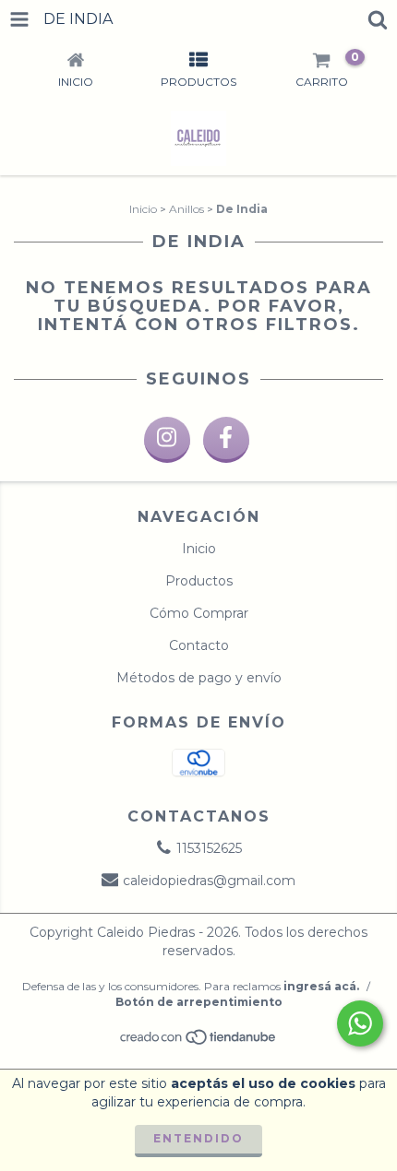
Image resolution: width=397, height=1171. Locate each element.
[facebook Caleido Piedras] (226, 440)
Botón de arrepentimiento (199, 1002)
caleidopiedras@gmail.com (209, 880)
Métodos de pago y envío (199, 677)
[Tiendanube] (199, 1042)
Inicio (143, 209)
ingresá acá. (321, 986)
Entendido (198, 1138)
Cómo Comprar (199, 613)
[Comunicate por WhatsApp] (360, 1023)
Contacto (199, 645)
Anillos (186, 209)
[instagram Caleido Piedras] (167, 440)
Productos (199, 581)
